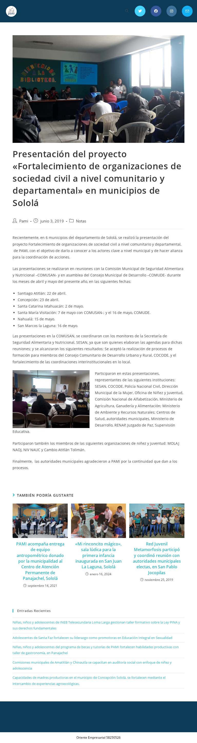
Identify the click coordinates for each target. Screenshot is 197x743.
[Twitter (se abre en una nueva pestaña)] (140, 11)
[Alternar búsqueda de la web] (127, 11)
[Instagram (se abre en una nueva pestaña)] (171, 11)
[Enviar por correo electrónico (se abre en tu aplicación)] (187, 11)
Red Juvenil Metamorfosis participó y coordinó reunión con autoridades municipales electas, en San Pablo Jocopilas (157, 558)
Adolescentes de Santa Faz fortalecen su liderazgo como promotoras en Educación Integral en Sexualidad (92, 637)
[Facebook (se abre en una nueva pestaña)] (156, 11)
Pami (23, 221)
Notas (81, 221)
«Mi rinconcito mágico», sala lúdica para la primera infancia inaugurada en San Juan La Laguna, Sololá (98, 555)
